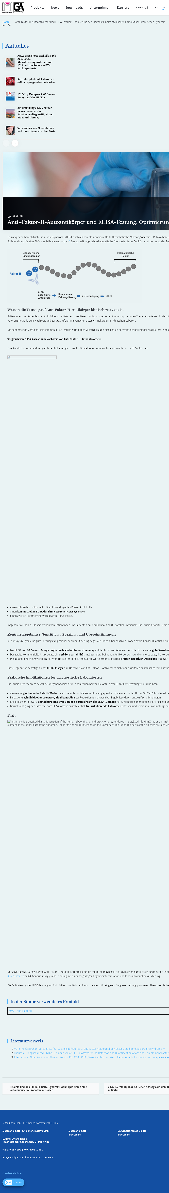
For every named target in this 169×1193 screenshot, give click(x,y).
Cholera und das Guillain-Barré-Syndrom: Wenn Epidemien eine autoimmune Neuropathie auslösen (48, 1088)
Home (6, 22)
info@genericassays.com (39, 1157)
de (163, 7)
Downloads (74, 8)
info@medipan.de (12, 1157)
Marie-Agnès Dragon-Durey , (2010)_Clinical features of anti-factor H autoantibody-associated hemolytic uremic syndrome (88, 1048)
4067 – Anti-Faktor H (20, 1010)
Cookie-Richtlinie (11, 1173)
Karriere (123, 8)
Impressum (74, 1134)
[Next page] (15, 143)
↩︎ (164, 1048)
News (55, 8)
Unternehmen (99, 8)
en (156, 7)
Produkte (38, 8)
